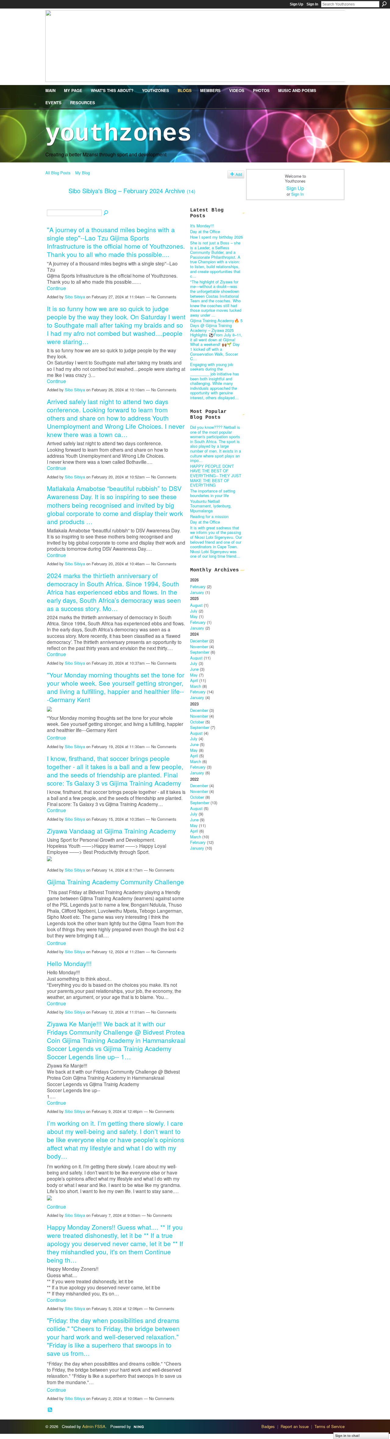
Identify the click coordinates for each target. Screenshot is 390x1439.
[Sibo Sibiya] (55, 204)
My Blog (82, 173)
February (198, 586)
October (197, 722)
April (194, 680)
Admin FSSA (93, 1426)
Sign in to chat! (347, 1435)
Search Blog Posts (106, 213)
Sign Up (296, 4)
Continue (56, 288)
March (195, 686)
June (194, 669)
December (199, 641)
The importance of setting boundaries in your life (212, 493)
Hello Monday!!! (69, 963)
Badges (268, 1426)
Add (239, 174)
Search (384, 4)
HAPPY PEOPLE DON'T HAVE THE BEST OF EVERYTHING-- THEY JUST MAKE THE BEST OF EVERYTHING (215, 475)
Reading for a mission (209, 516)
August (196, 605)
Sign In (312, 4)
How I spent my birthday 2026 (216, 237)
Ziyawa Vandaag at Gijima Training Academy (111, 830)
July (193, 611)
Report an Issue (295, 1426)
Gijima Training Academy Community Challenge (115, 881)
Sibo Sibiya (75, 297)
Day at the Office (205, 231)
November (199, 646)
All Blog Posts (58, 173)
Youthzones (118, 134)
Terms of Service (329, 1426)
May (194, 616)
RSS (50, 1410)
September (199, 652)
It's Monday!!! (202, 226)
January (197, 592)
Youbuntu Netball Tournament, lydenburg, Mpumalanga (211, 505)
